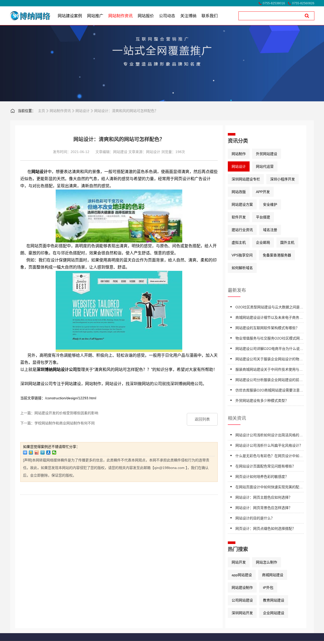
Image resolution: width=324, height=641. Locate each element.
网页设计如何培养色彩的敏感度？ (262, 477)
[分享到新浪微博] (37, 452)
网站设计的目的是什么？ (254, 518)
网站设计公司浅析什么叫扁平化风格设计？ (269, 445)
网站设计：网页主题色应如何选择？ (263, 497)
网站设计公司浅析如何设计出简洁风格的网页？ (269, 436)
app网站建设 (242, 575)
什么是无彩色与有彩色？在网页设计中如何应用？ (269, 457)
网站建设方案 (242, 204)
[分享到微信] (54, 452)
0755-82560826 (303, 3)
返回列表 (202, 419)
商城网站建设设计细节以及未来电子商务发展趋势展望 (269, 318)
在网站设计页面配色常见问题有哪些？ (265, 466)
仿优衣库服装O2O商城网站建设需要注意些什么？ (269, 391)
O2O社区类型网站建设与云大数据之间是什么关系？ (269, 308)
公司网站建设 (242, 600)
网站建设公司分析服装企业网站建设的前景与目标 (269, 381)
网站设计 (82, 111)
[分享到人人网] (48, 452)
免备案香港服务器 (277, 255)
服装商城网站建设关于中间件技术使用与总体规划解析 (269, 370)
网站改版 (239, 192)
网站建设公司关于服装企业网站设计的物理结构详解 (269, 360)
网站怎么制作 (266, 562)
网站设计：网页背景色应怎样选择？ (263, 508)
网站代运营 (265, 166)
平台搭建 (263, 217)
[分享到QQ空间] (31, 452)
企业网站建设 (273, 613)
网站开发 (239, 562)
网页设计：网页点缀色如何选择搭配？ (265, 528)
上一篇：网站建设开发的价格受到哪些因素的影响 (59, 413)
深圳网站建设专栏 (246, 179)
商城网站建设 (272, 575)
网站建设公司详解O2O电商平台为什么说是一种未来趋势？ (269, 349)
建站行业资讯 (242, 230)
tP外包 (268, 588)
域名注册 (270, 230)
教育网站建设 (273, 600)
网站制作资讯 (60, 111)
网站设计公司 (65, 369)
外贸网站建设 (266, 154)
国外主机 (287, 242)
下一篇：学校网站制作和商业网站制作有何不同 (57, 423)
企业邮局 (263, 242)
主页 (41, 111)
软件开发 (239, 217)
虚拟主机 (239, 242)
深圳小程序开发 (282, 179)
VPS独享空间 (242, 255)
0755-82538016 (274, 3)
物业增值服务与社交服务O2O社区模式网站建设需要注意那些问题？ (269, 339)
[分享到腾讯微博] (42, 452)
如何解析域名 (242, 268)
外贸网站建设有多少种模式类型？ (262, 401)
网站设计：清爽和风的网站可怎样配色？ (126, 111)
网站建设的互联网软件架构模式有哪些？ (267, 328)
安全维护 (270, 204)
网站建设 (120, 152)
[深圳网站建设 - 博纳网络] (23, 16)
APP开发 (263, 192)
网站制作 (239, 154)
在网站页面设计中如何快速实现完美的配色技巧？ (269, 488)
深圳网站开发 (242, 613)
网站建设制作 (242, 588)
